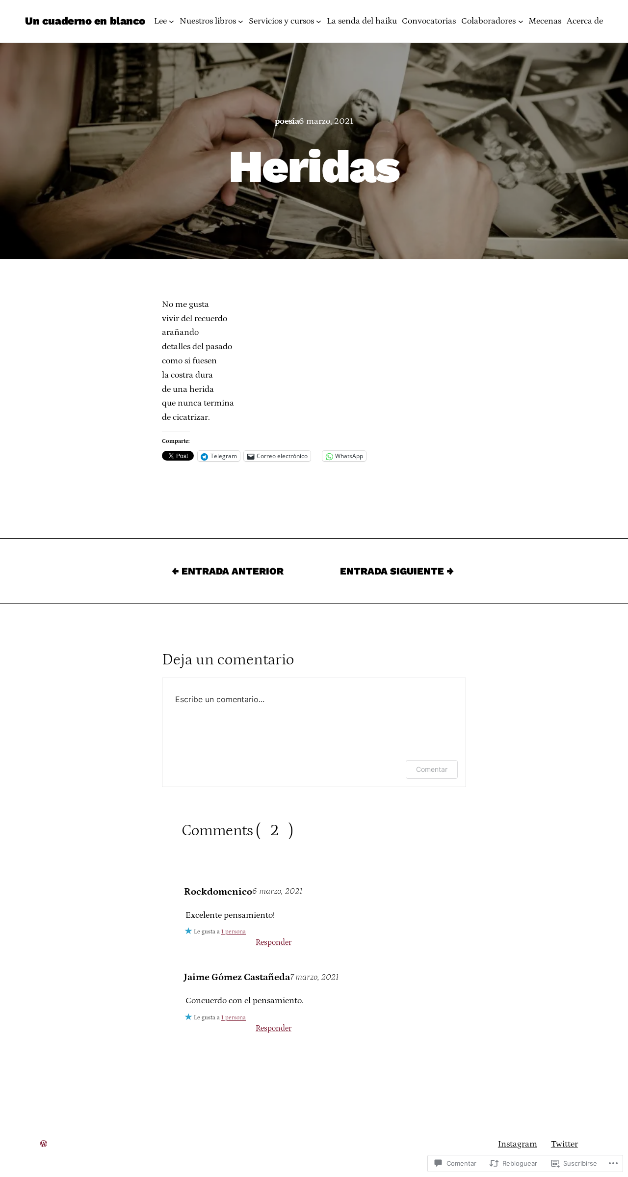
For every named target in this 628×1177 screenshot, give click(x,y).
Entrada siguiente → (397, 571)
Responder (273, 942)
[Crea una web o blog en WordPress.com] (43, 1144)
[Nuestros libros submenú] (240, 21)
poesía (287, 121)
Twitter (564, 1144)
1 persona (233, 932)
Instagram (517, 1144)
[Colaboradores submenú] (520, 21)
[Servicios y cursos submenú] (318, 21)
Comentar (431, 769)
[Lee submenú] (171, 21)
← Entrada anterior (228, 571)
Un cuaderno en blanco (85, 21)
